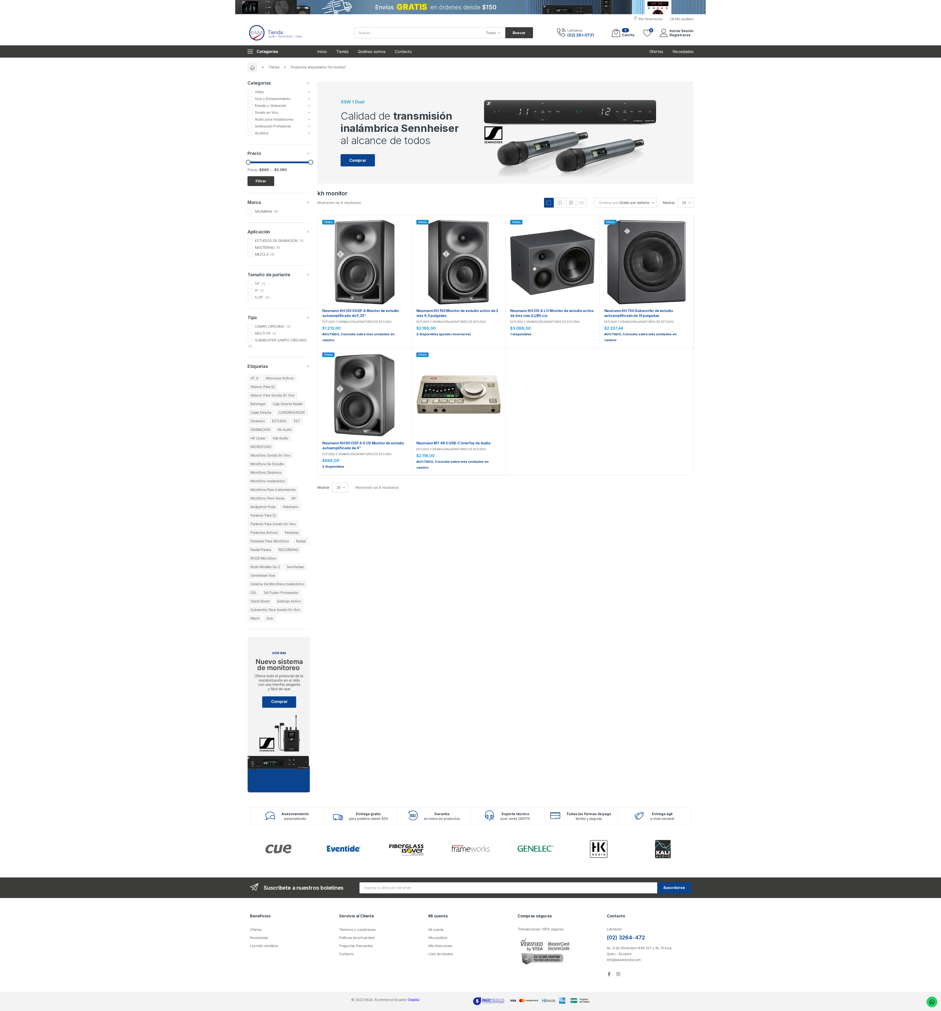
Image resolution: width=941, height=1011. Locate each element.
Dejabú (413, 1000)
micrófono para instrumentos (273, 489)
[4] (549, 203)
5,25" (259, 297)
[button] (358, 160)
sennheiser (295, 567)
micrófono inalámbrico (267, 481)
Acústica (261, 133)
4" (257, 290)
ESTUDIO (279, 421)
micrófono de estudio (267, 464)
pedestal (291, 532)
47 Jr (254, 378)
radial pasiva (260, 550)
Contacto (403, 51)
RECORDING (288, 550)
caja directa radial (287, 404)
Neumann (263, 211)
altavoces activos (280, 378)
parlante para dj (263, 515)
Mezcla (262, 254)
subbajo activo (289, 601)
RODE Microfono (263, 558)
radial (301, 541)
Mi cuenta (436, 929)
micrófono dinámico (265, 472)
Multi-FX (263, 333)
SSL (253, 592)
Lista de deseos (440, 954)
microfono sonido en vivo (270, 455)
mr (294, 498)
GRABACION (260, 429)
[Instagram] (618, 974)
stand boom (260, 601)
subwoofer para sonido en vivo (275, 610)
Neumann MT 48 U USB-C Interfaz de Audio (453, 443)
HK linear (258, 438)
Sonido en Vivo (266, 112)
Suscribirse (674, 887)
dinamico (257, 421)
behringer (258, 404)
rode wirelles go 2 (265, 567)
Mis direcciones (440, 946)
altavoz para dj (262, 387)
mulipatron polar (263, 507)
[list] (582, 203)
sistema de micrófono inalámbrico (277, 584)
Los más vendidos (264, 946)
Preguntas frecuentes (356, 946)
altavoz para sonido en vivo (272, 395)
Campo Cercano (270, 326)
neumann (290, 507)
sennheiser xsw (262, 575)
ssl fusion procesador (281, 592)
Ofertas (256, 929)
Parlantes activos (264, 532)
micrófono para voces (267, 498)
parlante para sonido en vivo (273, 524)
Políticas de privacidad (356, 938)
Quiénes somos (371, 51)
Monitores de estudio (374, 322)
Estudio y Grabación (339, 322)
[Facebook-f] (609, 974)
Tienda (342, 51)
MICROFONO (261, 447)
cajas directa (260, 412)
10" (257, 283)
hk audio (284, 429)
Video (259, 92)
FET (297, 421)
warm (254, 618)
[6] (571, 203)
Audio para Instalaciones (274, 119)
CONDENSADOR (291, 412)
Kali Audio (280, 438)
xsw (269, 618)
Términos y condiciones (357, 929)
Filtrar (261, 181)
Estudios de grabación (276, 240)
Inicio (322, 51)
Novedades (259, 938)
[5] (560, 203)
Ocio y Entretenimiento (272, 99)
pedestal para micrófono (269, 541)
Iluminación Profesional (273, 126)
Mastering (264, 247)
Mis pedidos (437, 938)
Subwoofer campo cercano (281, 340)
